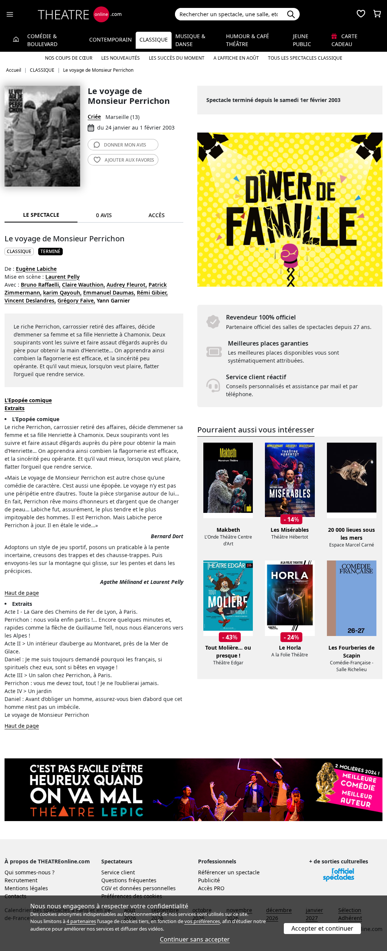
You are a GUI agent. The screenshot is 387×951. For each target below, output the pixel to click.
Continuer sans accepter (195, 939)
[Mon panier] (377, 14)
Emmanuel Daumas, (109, 292)
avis (125, 145)
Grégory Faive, (76, 300)
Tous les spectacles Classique (305, 58)
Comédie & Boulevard (42, 40)
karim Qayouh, (62, 292)
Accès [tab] (157, 215)
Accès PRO (211, 888)
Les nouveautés (120, 58)
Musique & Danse (190, 40)
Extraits (15, 408)
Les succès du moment (176, 58)
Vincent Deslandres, (30, 300)
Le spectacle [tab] (41, 214)
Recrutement (21, 880)
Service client (118, 872)
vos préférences (202, 921)
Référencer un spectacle (229, 872)
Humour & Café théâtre (247, 40)
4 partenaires (81, 921)
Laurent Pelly (62, 276)
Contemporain (110, 39)
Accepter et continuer (322, 928)
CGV (106, 888)
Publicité (209, 880)
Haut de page (22, 592)
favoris (129, 160)
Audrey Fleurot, (127, 284)
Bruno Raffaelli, (40, 284)
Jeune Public (302, 40)
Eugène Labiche (36, 268)
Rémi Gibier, (152, 292)
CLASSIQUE (19, 251)
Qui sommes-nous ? (29, 872)
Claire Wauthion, (83, 284)
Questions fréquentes (128, 880)
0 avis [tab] (104, 215)
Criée (94, 116)
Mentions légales (26, 888)
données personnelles (147, 888)
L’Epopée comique (28, 400)
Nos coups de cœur (68, 58)
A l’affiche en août (236, 58)
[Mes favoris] (361, 14)
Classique (153, 39)
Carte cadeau (344, 40)
